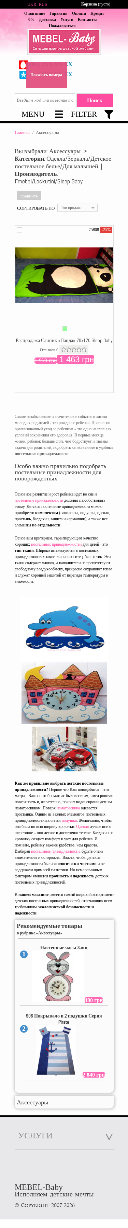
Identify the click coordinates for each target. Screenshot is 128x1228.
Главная (22, 132)
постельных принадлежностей (56, 544)
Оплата (79, 13)
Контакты (87, 19)
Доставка (47, 19)
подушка (69, 820)
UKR (31, 4)
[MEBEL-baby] (64, 42)
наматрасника (68, 808)
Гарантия (58, 13)
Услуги (66, 19)
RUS (43, 4)
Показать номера (46, 74)
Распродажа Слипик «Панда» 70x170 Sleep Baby (64, 340)
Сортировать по (36, 208)
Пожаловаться (62, 25)
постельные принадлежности (39, 500)
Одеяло (82, 826)
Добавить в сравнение (19, 230)
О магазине (34, 13)
